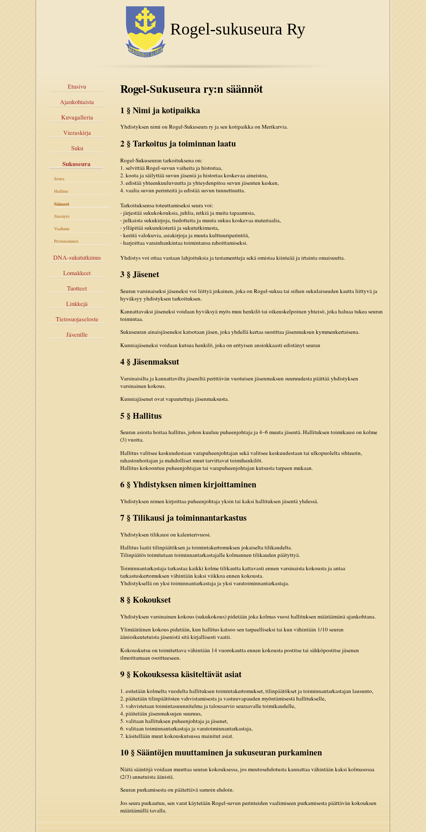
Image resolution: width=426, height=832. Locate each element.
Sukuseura (76, 163)
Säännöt (61, 204)
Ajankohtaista (77, 102)
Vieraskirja (77, 133)
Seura (59, 178)
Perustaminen (66, 241)
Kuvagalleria (77, 117)
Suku (77, 148)
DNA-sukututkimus (77, 257)
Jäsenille (77, 334)
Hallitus (61, 191)
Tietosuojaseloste (77, 319)
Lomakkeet (77, 273)
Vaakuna (61, 228)
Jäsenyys (61, 216)
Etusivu (77, 86)
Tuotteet (77, 288)
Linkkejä (77, 304)
